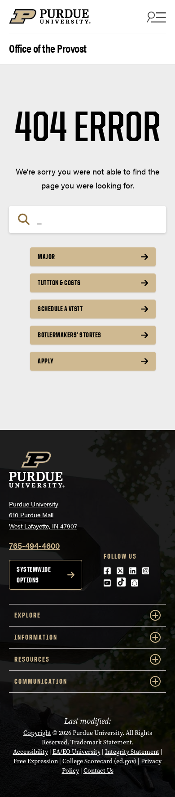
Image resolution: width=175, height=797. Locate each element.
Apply (46, 361)
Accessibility (30, 752)
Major (46, 256)
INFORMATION (35, 637)
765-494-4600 (34, 545)
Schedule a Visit (60, 308)
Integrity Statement (132, 752)
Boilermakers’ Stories (69, 335)
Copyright (37, 733)
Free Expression (35, 761)
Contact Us (98, 770)
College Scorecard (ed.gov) (99, 761)
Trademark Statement (101, 742)
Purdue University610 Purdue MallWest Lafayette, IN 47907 (43, 514)
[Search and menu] (155, 16)
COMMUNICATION (40, 681)
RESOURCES (32, 659)
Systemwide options (34, 574)
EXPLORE (27, 615)
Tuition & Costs (59, 282)
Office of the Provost (48, 47)
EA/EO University (76, 752)
